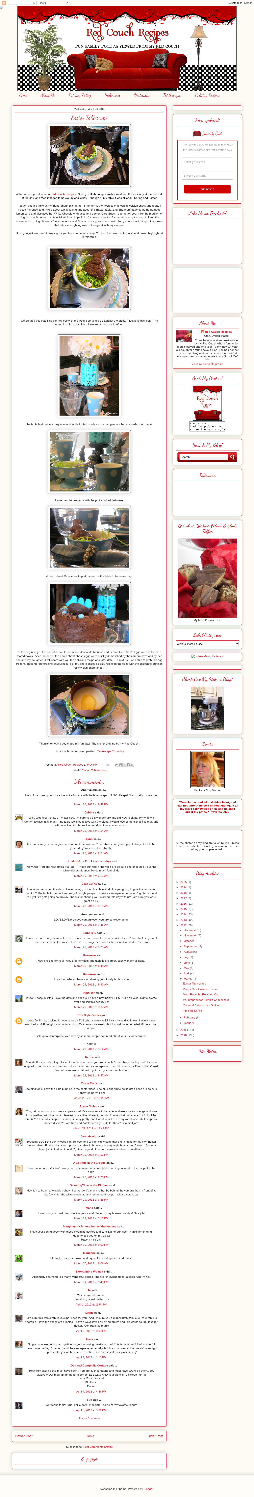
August (188, 951)
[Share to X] (124, 765)
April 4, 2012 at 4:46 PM (91, 1391)
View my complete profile (207, 364)
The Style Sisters (89, 1015)
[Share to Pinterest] (132, 765)
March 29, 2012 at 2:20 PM (91, 1177)
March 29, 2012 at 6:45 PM (91, 1199)
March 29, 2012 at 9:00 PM (91, 1244)
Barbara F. (89, 932)
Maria (89, 1207)
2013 (184, 920)
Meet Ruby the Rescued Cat (200, 994)
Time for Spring (192, 1010)
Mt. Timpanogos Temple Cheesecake (206, 999)
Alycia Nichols (89, 1106)
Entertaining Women (89, 1271)
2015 (184, 909)
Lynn (89, 838)
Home (23, 95)
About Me (48, 95)
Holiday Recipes (207, 95)
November (191, 935)
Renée (89, 1057)
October (189, 940)
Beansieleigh (89, 1136)
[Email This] (117, 765)
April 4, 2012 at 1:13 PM (91, 1357)
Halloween (112, 95)
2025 (184, 882)
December (191, 930)
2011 (183, 1029)
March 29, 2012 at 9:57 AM (91, 1075)
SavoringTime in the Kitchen (89, 1185)
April (187, 973)
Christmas (142, 95)
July (187, 957)
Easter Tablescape (194, 983)
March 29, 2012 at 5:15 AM (91, 875)
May (187, 968)
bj (89, 1290)
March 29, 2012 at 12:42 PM (91, 1128)
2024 (184, 887)
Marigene (89, 1252)
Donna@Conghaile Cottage (89, 1365)
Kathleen (89, 992)
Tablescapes (172, 95)
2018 (184, 892)
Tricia (89, 1339)
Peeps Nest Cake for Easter (200, 989)
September (191, 946)
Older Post (155, 1436)
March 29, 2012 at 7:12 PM (91, 1218)
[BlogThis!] (121, 765)
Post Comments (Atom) (98, 1446)
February (190, 1017)
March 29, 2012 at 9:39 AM (91, 1007)
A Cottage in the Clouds (89, 1162)
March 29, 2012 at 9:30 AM (91, 984)
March (188, 979)
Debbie (89, 812)
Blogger (148, 1488)
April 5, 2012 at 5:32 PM (91, 1410)
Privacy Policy (80, 95)
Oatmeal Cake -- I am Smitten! (202, 1005)
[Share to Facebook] (128, 765)
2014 (184, 914)
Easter (86, 770)
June (187, 962)
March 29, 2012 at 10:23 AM (91, 1098)
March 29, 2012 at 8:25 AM (91, 947)
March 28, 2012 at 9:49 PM (91, 804)
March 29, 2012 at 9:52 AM (91, 1049)
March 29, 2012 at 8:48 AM (91, 965)
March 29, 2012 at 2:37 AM (91, 853)
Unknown (89, 955)
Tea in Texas (89, 1083)
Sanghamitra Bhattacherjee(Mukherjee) (89, 1226)
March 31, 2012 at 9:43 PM (91, 1282)
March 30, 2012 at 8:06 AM (91, 1263)
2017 (184, 898)
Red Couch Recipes (218, 331)
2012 (184, 925)
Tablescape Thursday (110, 751)
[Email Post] (107, 764)
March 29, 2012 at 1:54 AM (91, 830)
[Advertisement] (207, 289)
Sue (89, 1399)
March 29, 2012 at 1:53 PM (91, 1154)
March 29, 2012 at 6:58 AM (91, 906)
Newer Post (24, 1436)
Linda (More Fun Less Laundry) (89, 861)
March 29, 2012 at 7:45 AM (91, 924)
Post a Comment (89, 1418)
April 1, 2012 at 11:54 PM (91, 1304)
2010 (184, 1035)
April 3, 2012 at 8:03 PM (91, 1331)
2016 (184, 903)
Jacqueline (89, 883)
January (189, 1022)
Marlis (89, 1312)
